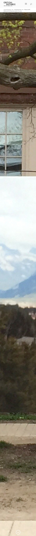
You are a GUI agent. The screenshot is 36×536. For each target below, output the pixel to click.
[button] (15, 5)
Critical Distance (8, 9)
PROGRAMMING (18, 9)
